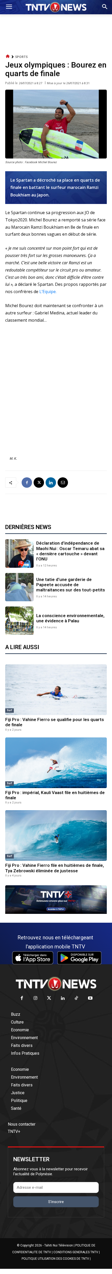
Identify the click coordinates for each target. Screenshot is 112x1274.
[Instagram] (35, 998)
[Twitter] (49, 998)
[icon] (7, 56)
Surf (9, 710)
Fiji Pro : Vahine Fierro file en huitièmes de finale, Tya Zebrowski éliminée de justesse (54, 868)
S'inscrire (56, 1201)
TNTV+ (14, 1131)
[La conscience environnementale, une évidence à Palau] (19, 620)
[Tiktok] (76, 998)
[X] (39, 482)
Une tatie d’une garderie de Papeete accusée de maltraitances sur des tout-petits (70, 585)
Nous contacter (21, 1124)
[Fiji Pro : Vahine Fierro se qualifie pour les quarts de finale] (56, 689)
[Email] (63, 482)
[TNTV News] (56, 984)
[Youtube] (90, 998)
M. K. (13, 458)
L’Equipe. (47, 291)
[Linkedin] (51, 482)
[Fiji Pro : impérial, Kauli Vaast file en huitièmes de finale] (56, 762)
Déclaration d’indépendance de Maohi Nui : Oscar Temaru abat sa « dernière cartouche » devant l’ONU (70, 551)
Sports (21, 57)
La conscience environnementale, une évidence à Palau (70, 618)
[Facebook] (27, 482)
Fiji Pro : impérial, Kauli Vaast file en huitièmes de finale (55, 795)
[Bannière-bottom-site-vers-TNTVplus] (56, 912)
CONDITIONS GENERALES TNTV (75, 1252)
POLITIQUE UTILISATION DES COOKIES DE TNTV (55, 1258)
